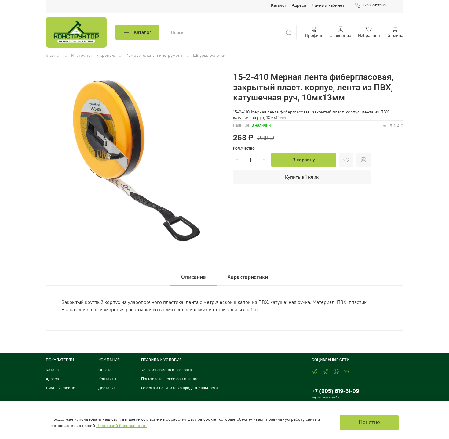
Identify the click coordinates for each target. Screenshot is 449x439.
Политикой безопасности (121, 425)
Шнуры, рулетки (209, 55)
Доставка (107, 388)
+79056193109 (374, 5)
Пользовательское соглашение (170, 378)
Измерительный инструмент (154, 55)
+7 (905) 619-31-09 (335, 390)
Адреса (299, 5)
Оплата (104, 370)
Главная (53, 55)
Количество (244, 149)
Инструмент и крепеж (93, 55)
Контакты (107, 378)
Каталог (279, 5)
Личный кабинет (328, 5)
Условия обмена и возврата (166, 370)
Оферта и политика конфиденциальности (179, 388)
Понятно (369, 422)
